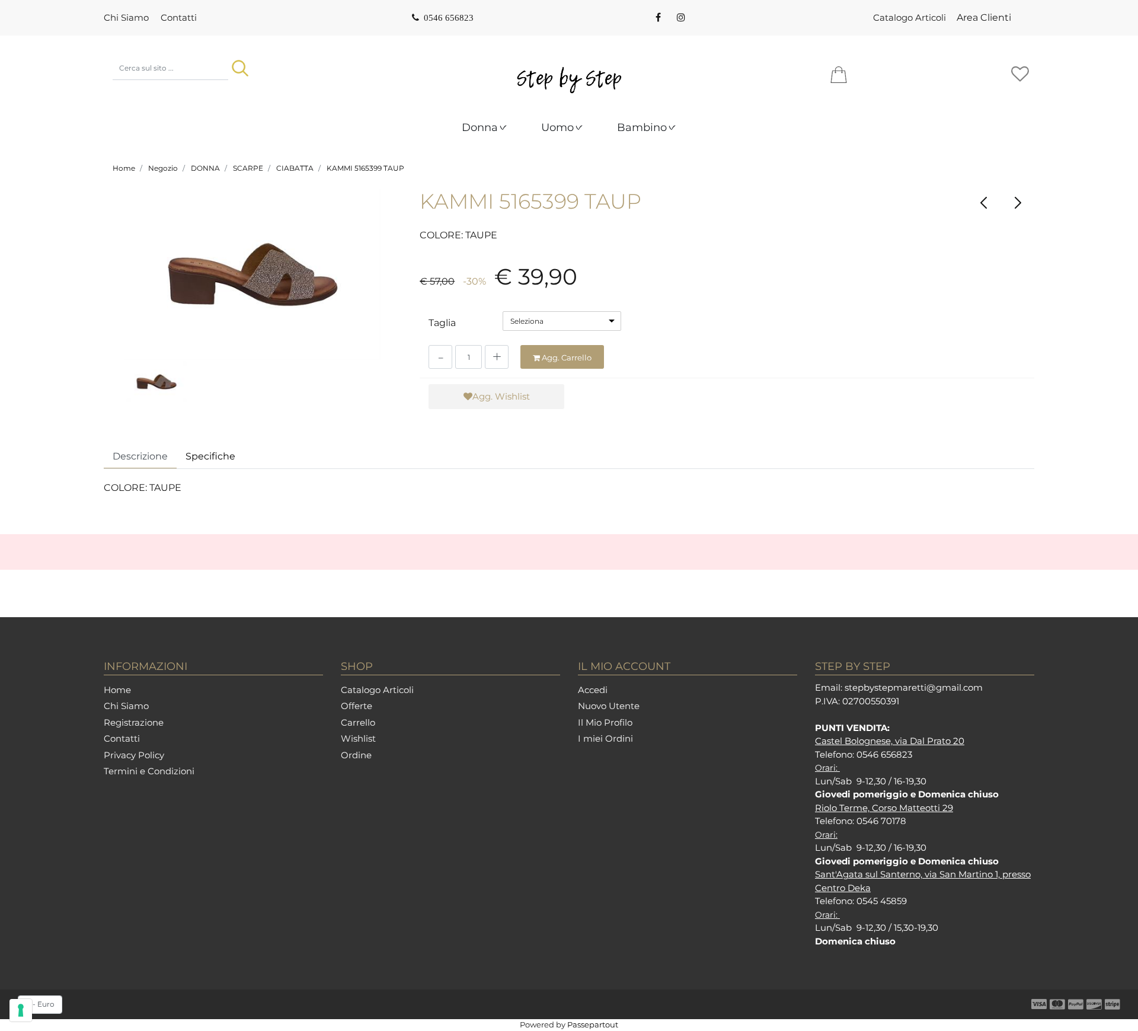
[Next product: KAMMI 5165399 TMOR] (1017, 202)
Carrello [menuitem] (358, 722)
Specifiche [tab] (210, 456)
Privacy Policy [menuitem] (134, 755)
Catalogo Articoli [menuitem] (909, 17)
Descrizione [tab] (140, 456)
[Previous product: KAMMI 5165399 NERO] (984, 202)
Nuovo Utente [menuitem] (609, 705)
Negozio (163, 168)
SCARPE (248, 168)
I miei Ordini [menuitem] (605, 738)
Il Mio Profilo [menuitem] (605, 722)
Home (124, 168)
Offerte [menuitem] (356, 705)
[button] (240, 68)
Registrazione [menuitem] (134, 722)
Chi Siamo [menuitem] (126, 17)
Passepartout (592, 1024)
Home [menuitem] (117, 689)
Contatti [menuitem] (179, 17)
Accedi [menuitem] (593, 689)
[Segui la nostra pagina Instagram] (679, 18)
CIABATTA (295, 168)
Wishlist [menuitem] (358, 738)
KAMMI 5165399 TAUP (365, 168)
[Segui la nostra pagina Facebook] (658, 18)
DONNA (205, 168)
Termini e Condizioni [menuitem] (149, 771)
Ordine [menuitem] (356, 755)
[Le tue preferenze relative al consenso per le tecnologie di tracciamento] (20, 1010)
